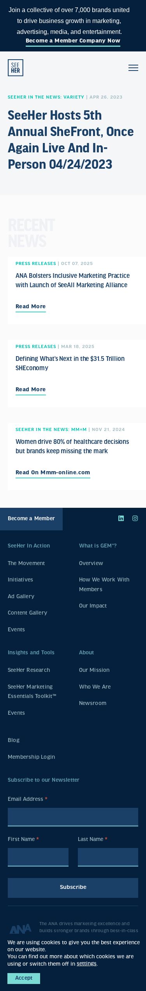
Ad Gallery (21, 597)
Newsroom (93, 704)
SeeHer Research (29, 670)
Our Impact (93, 606)
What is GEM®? (98, 546)
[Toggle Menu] (133, 67)
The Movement (26, 564)
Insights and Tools (31, 653)
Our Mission (94, 670)
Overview (91, 564)
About (86, 653)
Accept (23, 978)
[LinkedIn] (121, 519)
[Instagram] (135, 519)
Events (16, 630)
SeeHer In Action (29, 546)
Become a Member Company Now (73, 41)
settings (87, 964)
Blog (13, 741)
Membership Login (31, 757)
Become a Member (31, 519)
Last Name (92, 840)
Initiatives (20, 580)
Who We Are (95, 687)
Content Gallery (27, 613)
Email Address (27, 800)
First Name (23, 840)
